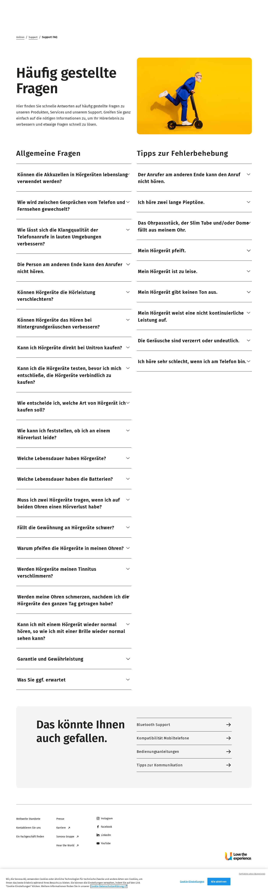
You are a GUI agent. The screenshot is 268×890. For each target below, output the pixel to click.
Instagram (107, 818)
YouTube (106, 843)
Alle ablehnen (219, 881)
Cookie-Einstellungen (192, 881)
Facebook (106, 826)
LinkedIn (106, 835)
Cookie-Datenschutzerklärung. (107, 886)
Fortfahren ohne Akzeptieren (252, 874)
